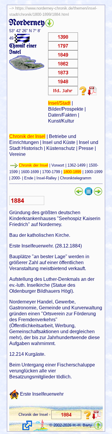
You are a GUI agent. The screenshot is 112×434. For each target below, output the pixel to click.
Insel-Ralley (46, 178)
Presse (86, 148)
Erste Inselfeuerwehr (42, 393)
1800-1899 (72, 172)
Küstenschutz (60, 148)
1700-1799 (51, 172)
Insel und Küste (58, 142)
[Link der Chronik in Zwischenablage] (27, 425)
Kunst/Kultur (61, 120)
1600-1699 (30, 172)
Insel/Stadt (59, 103)
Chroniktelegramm (75, 178)
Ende (28, 178)
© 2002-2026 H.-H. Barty (70, 425)
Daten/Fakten (62, 114)
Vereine (17, 154)
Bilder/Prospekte (65, 109)
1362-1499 (76, 165)
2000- (16, 178)
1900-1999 (93, 172)
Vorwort (57, 165)
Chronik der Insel (27, 136)
